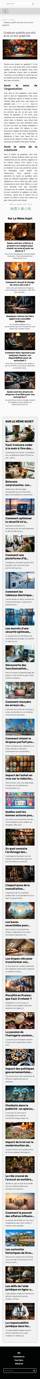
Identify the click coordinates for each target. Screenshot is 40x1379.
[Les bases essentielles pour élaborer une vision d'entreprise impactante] (20, 910)
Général (12, 19)
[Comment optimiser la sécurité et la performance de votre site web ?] (20, 506)
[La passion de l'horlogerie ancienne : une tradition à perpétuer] (20, 1020)
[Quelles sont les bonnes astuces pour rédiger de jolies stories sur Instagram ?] (20, 800)
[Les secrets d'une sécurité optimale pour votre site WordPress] (20, 616)
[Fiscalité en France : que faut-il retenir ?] (20, 983)
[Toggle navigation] (5, 11)
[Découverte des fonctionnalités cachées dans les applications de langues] (20, 653)
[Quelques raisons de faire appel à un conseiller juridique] (20, 305)
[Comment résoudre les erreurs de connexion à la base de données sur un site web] (20, 690)
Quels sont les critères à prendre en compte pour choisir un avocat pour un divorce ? (20, 247)
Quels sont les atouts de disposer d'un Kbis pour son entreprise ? (20, 394)
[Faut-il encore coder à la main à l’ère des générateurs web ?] (20, 433)
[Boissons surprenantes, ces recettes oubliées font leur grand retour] (20, 470)
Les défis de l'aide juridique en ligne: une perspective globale (19, 1290)
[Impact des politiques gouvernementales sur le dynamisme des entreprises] (20, 1057)
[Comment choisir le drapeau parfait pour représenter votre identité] (20, 726)
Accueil (3, 19)
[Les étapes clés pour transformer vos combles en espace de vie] (20, 947)
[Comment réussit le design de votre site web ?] (20, 271)
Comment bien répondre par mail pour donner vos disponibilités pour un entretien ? (20, 356)
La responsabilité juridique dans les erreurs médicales (17, 1326)
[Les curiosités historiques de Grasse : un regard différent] (20, 1237)
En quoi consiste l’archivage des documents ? (16, 852)
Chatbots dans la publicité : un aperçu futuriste (18, 1109)
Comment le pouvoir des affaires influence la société (19, 1216)
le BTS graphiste (23, 103)
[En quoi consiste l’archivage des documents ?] (20, 837)
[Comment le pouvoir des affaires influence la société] (20, 1201)
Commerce (18, 1356)
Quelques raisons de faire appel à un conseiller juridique (20, 319)
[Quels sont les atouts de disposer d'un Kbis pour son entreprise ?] (20, 380)
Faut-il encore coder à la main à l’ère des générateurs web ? (19, 448)
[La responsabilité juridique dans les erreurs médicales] (20, 1311)
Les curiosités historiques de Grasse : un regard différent (19, 1253)
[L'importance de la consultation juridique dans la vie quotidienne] (20, 873)
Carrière (19, 1360)
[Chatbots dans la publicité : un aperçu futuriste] (20, 1093)
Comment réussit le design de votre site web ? (20, 283)
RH (19, 1353)
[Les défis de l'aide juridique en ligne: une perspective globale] (20, 1274)
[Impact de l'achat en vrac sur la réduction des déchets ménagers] (20, 763)
